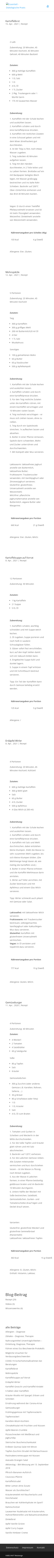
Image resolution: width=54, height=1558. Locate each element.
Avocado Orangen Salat (16, 1460)
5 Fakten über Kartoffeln (17, 1391)
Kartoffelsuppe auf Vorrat (19, 557)
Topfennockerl (12, 1416)
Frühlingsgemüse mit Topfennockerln (23, 1412)
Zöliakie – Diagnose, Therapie (19, 1336)
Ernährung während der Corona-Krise (23, 1403)
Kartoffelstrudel (13, 1481)
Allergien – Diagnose (15, 1331)
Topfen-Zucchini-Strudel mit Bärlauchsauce (26, 1451)
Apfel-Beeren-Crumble (16, 1430)
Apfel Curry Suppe (14, 1528)
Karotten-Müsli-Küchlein (17, 1421)
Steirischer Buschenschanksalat (20, 1442)
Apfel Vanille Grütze (15, 1523)
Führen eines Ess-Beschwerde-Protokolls (24, 1348)
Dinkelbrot (10, 1519)
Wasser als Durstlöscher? (17, 1490)
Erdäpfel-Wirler (13, 740)
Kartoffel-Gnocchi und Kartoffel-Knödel (24, 1386)
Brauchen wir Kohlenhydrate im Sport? (24, 1502)
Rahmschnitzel (12, 1507)
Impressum (27, 1547)
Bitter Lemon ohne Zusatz (17, 1485)
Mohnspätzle (12, 272)
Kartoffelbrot (12, 21)
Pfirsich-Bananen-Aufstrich (18, 1472)
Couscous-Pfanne (13, 1476)
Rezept (24, 24)
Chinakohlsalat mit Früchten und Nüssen (25, 1425)
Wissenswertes (12, 1308)
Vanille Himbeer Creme (16, 1532)
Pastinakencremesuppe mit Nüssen (22, 1455)
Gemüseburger (13, 1002)
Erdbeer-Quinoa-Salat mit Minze (21, 1446)
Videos (8, 1304)
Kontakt (41, 1547)
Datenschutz (12, 1547)
